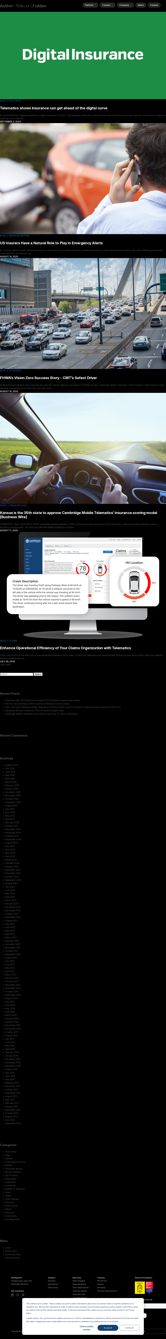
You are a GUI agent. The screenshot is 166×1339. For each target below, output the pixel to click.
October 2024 (12, 836)
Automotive (10, 1151)
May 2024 (10, 853)
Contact (154, 5)
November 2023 (13, 873)
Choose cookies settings (87, 1328)
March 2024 (11, 859)
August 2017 (11, 1096)
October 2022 (11, 913)
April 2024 (10, 856)
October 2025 (11, 799)
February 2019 (12, 1052)
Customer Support (80, 1298)
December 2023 (13, 870)
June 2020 (10, 1005)
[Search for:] (17, 674)
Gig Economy (11, 1175)
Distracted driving (13, 1168)
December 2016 (12, 1110)
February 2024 (12, 863)
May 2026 (10, 775)
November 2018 (12, 1062)
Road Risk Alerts (79, 1294)
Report (8, 1209)
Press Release (12, 1199)
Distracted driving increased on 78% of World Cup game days (34, 710)
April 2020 (10, 1011)
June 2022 (10, 927)
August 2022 (11, 920)
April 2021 (10, 971)
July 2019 (9, 1039)
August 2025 (11, 805)
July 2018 (9, 1072)
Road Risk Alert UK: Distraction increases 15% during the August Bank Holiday (42, 700)
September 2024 (13, 839)
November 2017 (12, 1086)
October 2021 (11, 951)
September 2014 (13, 1123)
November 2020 (13, 988)
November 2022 (13, 910)
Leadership (10, 1182)
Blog (7, 1155)
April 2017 (10, 1099)
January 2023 (11, 903)
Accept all (108, 1328)
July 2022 (9, 924)
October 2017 (11, 1089)
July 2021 (9, 961)
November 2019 (12, 1028)
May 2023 (10, 893)
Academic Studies (80, 1291)
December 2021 (12, 944)
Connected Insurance (15, 1162)
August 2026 (11, 765)
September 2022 (13, 917)
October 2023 (12, 876)
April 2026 (10, 778)
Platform (89, 5)
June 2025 (10, 812)
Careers (106, 5)
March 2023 (11, 900)
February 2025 (12, 822)
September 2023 (13, 880)
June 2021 (10, 964)
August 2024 (11, 842)
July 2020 (10, 1001)
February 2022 (12, 941)
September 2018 (13, 1066)
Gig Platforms (53, 1284)
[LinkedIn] (12, 1295)
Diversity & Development (107, 1291)
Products (9, 1202)
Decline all (129, 1328)
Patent (8, 1195)
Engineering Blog (79, 1284)
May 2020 (10, 1008)
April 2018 (10, 1079)
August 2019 (11, 1035)
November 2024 (13, 832)
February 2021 (12, 978)
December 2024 (13, 829)
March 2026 (11, 782)
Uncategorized (12, 1219)
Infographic (10, 1178)
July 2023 (10, 886)
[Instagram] (17, 1295)
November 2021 (12, 947)
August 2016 (11, 1116)
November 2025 (13, 795)
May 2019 (10, 1045)
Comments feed (12, 1254)
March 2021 (10, 974)
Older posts (5, 664)
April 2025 (10, 819)
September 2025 (13, 802)
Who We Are (102, 1281)
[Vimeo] (23, 1295)
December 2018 (12, 1059)
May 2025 (10, 815)
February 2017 (12, 1103)
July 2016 (9, 1120)
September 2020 (13, 995)
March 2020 (11, 1015)
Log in (8, 1247)
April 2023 (10, 897)
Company (124, 5)
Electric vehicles (13, 1172)
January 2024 (12, 866)
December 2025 (12, 792)
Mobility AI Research (15, 1189)
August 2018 (11, 1069)
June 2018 (10, 1076)
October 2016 (11, 1113)
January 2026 (11, 788)
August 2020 (11, 998)
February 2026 (12, 785)
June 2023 (10, 890)
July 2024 (10, 846)
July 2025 (9, 809)
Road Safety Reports (81, 1288)
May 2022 (10, 930)
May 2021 (10, 968)
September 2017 (13, 1093)
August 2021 (11, 957)
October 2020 (12, 991)
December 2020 (13, 984)
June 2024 (10, 849)
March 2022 (11, 937)
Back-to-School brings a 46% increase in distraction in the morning (37, 703)
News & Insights (79, 1281)
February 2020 (12, 1018)
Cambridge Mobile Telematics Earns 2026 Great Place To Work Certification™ (42, 714)
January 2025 (11, 826)
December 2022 (12, 907)
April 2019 (10, 1049)
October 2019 (11, 1032)
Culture (8, 1165)
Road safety (11, 1216)
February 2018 (12, 1082)
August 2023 (11, 883)
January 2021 (11, 981)
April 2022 (10, 934)
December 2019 (12, 1025)
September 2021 (13, 954)
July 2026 (10, 768)
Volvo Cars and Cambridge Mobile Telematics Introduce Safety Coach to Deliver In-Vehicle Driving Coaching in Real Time (63, 707)
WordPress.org (12, 1257)
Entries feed (11, 1251)
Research (9, 1212)
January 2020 (11, 1022)
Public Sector (11, 1205)
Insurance (52, 1281)
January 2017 (11, 1106)
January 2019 (11, 1055)
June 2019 (10, 1042)
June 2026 (10, 772)
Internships (101, 1288)
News (141, 5)
